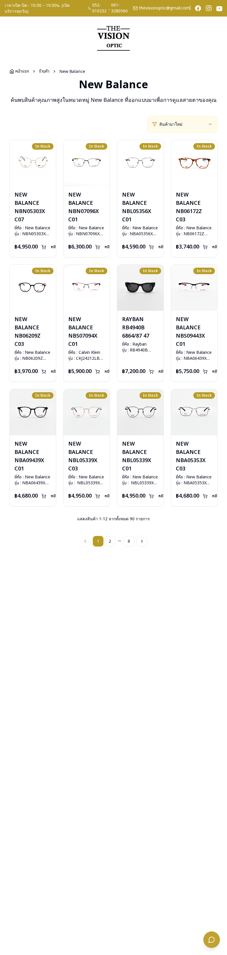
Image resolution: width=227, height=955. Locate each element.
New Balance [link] (72, 71)
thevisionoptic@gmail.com (164, 8)
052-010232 (99, 8)
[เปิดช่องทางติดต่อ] (211, 939)
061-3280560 (119, 8)
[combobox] (186, 124)
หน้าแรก (22, 71)
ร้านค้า (44, 71)
